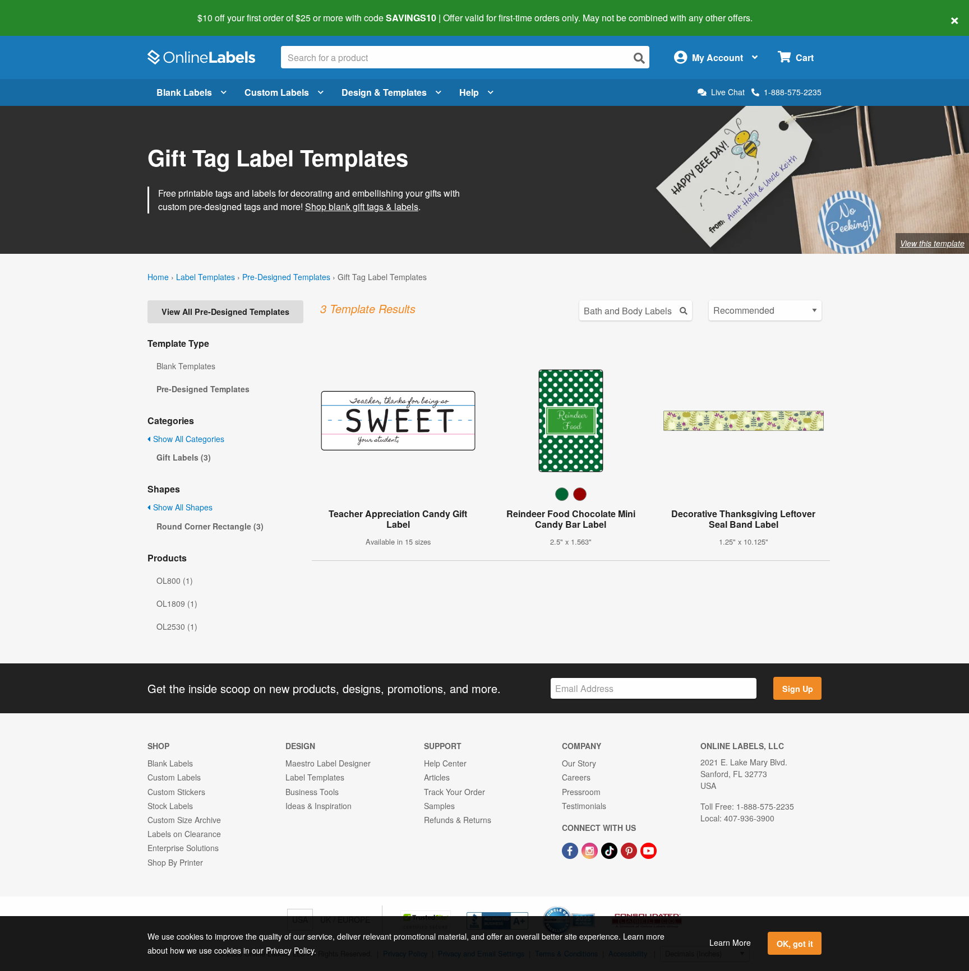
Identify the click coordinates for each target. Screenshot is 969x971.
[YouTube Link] (648, 849)
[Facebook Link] (571, 849)
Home (158, 276)
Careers (576, 777)
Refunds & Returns (457, 819)
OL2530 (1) (176, 626)
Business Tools (312, 791)
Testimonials (584, 805)
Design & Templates (384, 92)
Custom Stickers (176, 791)
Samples (439, 805)
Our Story (579, 763)
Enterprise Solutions (183, 847)
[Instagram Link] (591, 849)
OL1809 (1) (176, 603)
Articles (437, 777)
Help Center (445, 763)
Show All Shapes (182, 507)
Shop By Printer (175, 862)
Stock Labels (170, 805)
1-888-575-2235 (793, 91)
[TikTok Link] (610, 849)
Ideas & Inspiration (318, 805)
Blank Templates (185, 365)
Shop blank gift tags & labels (361, 206)
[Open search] (639, 58)
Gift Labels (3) (183, 457)
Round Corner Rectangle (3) (210, 526)
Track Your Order (454, 791)
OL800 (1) (174, 580)
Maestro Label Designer (328, 763)
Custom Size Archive (184, 819)
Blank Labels (184, 92)
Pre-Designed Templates (286, 276)
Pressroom (581, 791)
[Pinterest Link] (630, 849)
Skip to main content (40, 10)
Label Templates (205, 276)
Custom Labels (276, 92)
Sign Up (797, 688)
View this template (932, 243)
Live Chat (728, 92)
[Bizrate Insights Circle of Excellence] (591, 907)
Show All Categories (187, 438)
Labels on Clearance (184, 833)
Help (469, 92)
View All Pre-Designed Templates (225, 311)
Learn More (730, 942)
